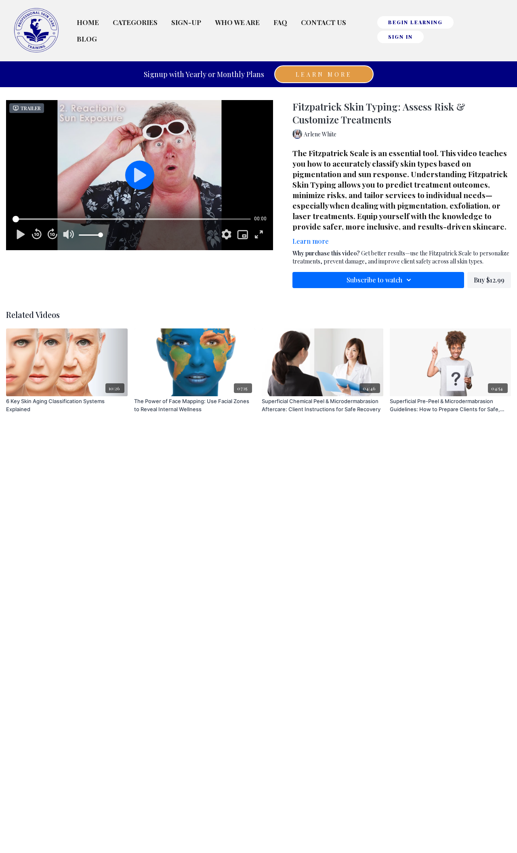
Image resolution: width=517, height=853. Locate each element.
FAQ (280, 22)
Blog (87, 38)
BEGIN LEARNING (415, 22)
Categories (135, 22)
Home (88, 22)
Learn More (324, 74)
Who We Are (237, 22)
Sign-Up (186, 22)
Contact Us (323, 22)
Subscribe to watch (374, 280)
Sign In (400, 36)
